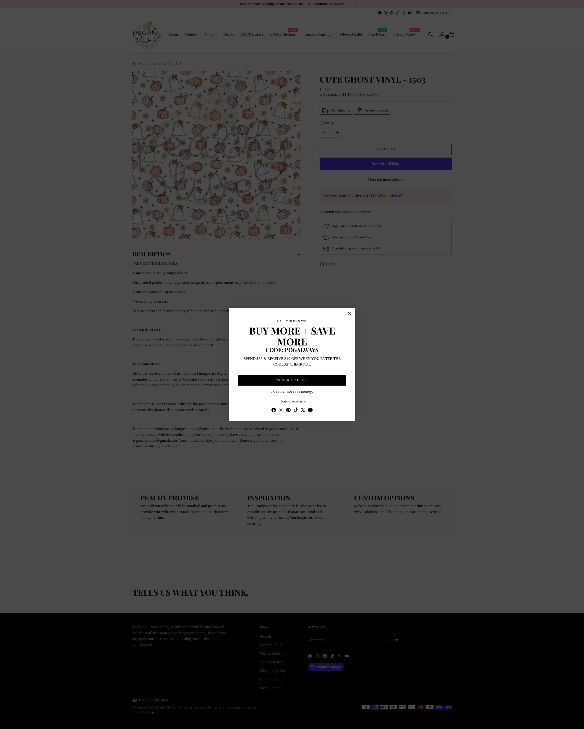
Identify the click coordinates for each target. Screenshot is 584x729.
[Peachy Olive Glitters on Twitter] (303, 411)
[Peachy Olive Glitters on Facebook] (273, 411)
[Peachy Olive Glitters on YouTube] (310, 411)
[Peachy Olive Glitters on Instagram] (281, 411)
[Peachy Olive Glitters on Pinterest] (288, 411)
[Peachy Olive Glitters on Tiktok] (295, 411)
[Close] (349, 313)
